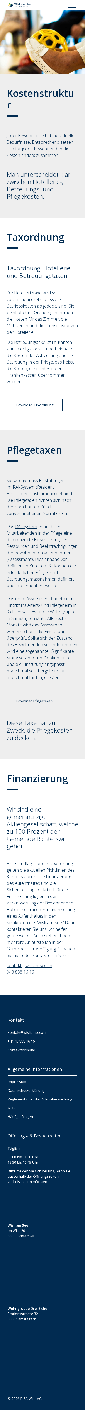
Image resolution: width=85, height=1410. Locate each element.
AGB (11, 1108)
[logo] (19, 4)
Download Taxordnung (35, 405)
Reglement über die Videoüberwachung (40, 1099)
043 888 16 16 (20, 972)
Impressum (17, 1081)
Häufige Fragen (20, 1116)
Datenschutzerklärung (26, 1090)
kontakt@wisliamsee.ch (29, 965)
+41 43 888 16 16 (21, 1041)
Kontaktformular (21, 1050)
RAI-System (24, 487)
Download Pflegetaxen (34, 700)
